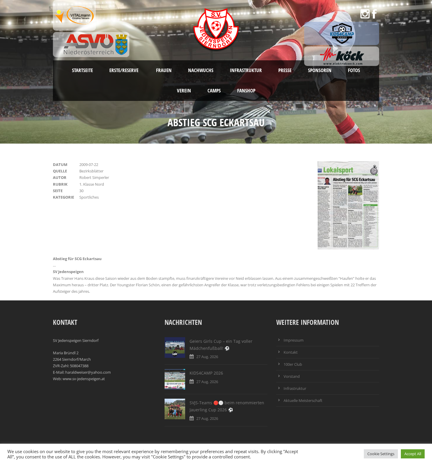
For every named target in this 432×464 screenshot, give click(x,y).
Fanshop (246, 90)
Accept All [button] (412, 453)
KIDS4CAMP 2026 (206, 373)
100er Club (293, 364)
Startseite (82, 70)
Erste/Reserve (124, 70)
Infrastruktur (246, 70)
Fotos (354, 70)
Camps (214, 90)
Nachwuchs (200, 70)
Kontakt (291, 352)
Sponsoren (319, 70)
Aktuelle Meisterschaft (303, 400)
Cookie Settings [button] (380, 453)
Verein (184, 90)
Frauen (164, 70)
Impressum (294, 340)
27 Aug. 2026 (207, 356)
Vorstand (292, 376)
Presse (285, 70)
